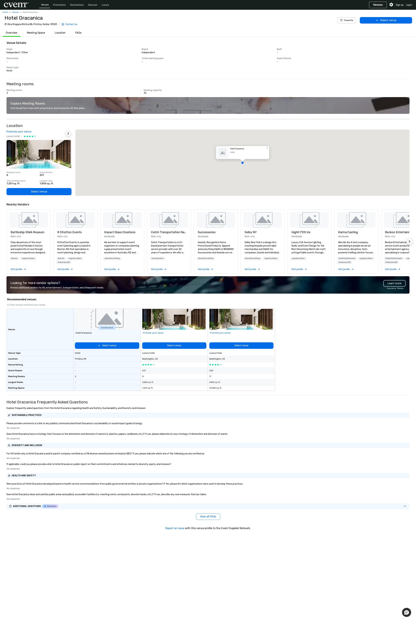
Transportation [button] (157, 258)
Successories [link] (206, 232)
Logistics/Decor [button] (28, 258)
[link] (28, 220)
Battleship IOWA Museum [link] (27, 232)
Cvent (5, 12)
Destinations (77, 5)
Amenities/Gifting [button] (112, 258)
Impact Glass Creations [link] (119, 232)
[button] (242, 163)
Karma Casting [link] (348, 232)
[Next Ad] (68, 133)
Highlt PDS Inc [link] (301, 232)
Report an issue (174, 528)
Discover (92, 5)
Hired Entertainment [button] (347, 258)
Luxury (105, 5)
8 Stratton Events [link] (69, 232)
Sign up (399, 5)
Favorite (348, 20)
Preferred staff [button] (64, 262)
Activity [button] (14, 258)
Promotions (59, 5)
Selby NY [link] (251, 232)
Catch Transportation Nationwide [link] (169, 232)
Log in (409, 5)
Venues (45, 4)
